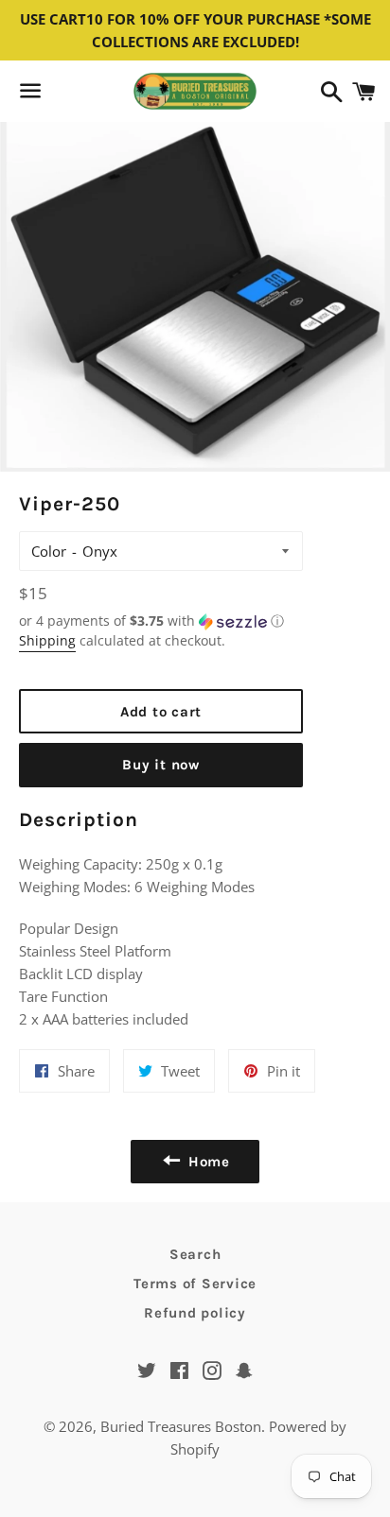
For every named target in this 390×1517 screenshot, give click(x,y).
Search (195, 1254)
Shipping (47, 640)
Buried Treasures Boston (180, 1426)
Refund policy (195, 1312)
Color (48, 551)
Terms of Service (195, 1283)
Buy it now (161, 764)
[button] (161, 621)
